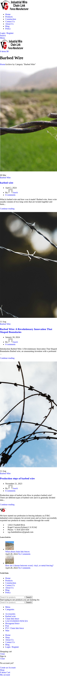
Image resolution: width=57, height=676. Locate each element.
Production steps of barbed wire (17, 478)
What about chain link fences (17, 551)
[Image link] (8, 511)
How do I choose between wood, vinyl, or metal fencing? (29, 565)
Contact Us (10, 585)
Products (9, 580)
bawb (15, 192)
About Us (9, 588)
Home (2, 64)
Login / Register (12, 647)
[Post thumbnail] (9, 549)
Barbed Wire (5, 177)
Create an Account (8, 667)
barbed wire (6, 182)
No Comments (24, 554)
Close (2, 654)
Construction (10, 583)
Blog (7, 590)
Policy (8, 592)
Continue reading (7, 209)
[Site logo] (14, 10)
